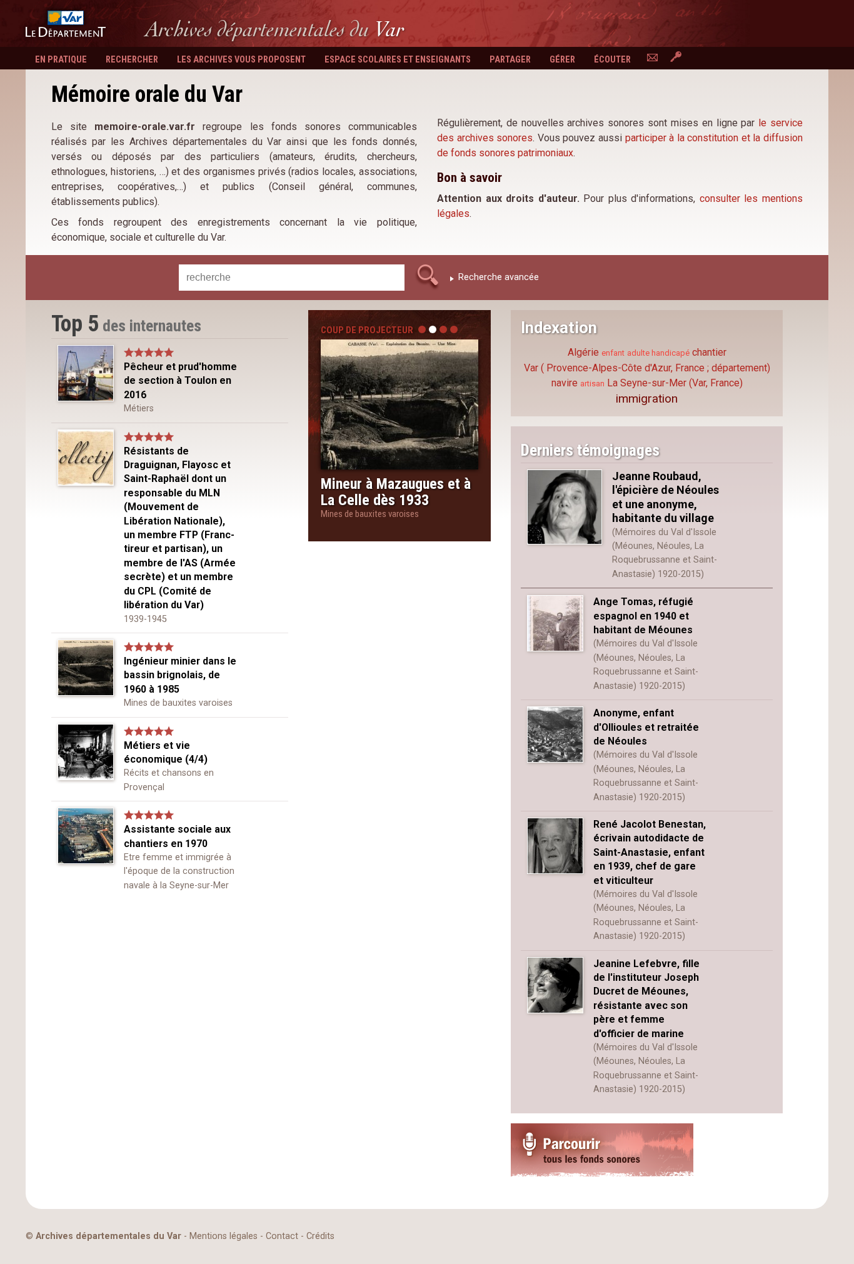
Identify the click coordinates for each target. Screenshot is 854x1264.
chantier (709, 352)
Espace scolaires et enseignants (397, 59)
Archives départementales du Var (108, 1236)
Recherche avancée (498, 277)
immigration (647, 398)
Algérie (583, 352)
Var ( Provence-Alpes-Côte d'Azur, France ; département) (647, 368)
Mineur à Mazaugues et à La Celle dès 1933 (396, 492)
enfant (613, 353)
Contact (282, 1236)
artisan (592, 383)
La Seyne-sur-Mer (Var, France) (675, 383)
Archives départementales (275, 29)
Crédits (320, 1236)
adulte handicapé (658, 353)
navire (564, 383)
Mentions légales (223, 1236)
